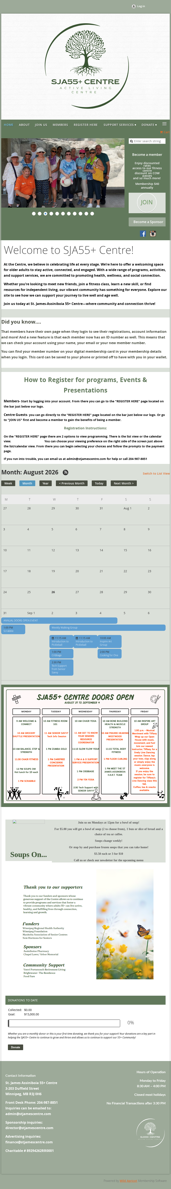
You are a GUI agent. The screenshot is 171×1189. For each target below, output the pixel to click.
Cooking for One (109, 655)
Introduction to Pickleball (60, 643)
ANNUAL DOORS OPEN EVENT (21, 620)
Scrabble (9, 631)
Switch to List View (156, 473)
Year (46, 483)
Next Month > (124, 483)
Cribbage (57, 655)
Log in (141, 6)
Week (8, 483)
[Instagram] (153, 234)
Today (99, 483)
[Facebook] (143, 234)
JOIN (147, 202)
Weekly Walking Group (64, 627)
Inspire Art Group (106, 643)
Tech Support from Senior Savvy (59, 669)
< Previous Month (71, 483)
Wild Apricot (128, 1181)
